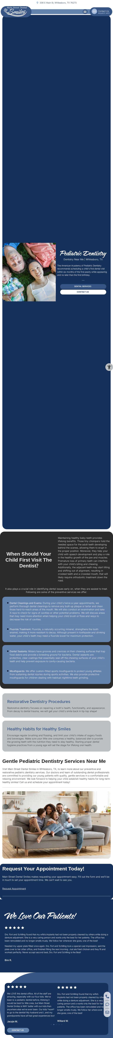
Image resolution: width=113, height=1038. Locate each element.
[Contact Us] (94, 11)
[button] (109, 367)
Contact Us (103, 11)
